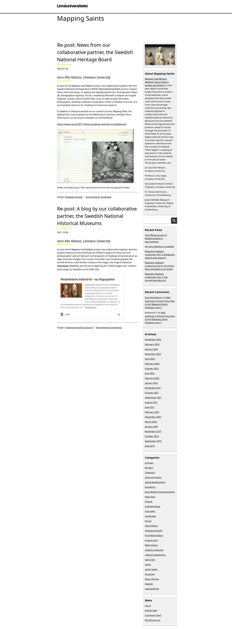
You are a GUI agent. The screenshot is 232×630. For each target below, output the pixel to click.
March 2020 (151, 421)
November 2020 (153, 416)
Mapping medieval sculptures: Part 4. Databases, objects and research (160, 254)
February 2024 (152, 344)
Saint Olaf (150, 559)
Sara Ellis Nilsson (153, 297)
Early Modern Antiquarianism (160, 491)
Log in (148, 605)
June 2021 (150, 407)
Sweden (149, 583)
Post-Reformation (154, 535)
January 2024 (151, 349)
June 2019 (150, 446)
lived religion (151, 525)
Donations (150, 487)
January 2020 (151, 426)
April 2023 (150, 358)
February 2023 (152, 363)
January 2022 (151, 383)
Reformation (151, 545)
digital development (155, 482)
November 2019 (153, 431)
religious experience (155, 554)
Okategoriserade (73, 197)
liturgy (148, 521)
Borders (149, 467)
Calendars (150, 472)
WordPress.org (152, 620)
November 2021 (153, 387)
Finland (148, 501)
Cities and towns (153, 477)
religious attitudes (154, 550)
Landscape (150, 516)
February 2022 (152, 378)
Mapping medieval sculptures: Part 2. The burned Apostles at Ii (156, 277)
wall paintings (152, 588)
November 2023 (153, 354)
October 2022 (152, 368)
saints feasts (151, 569)
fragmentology (152, 506)
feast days (150, 496)
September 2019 (153, 441)
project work (151, 540)
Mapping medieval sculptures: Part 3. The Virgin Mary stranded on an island (159, 266)
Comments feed (153, 615)
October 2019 (152, 436)
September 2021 (153, 397)
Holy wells (150, 511)
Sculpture (88, 327)
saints (148, 564)
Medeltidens (63, 265)
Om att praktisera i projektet (159, 246)
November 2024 (153, 339)
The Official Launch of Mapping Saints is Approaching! (156, 238)
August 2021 (151, 402)
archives (149, 462)
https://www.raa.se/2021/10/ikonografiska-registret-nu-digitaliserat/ (92, 124)
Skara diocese (152, 579)
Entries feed (151, 610)
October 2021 (152, 392)
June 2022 (150, 373)
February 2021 (152, 412)
